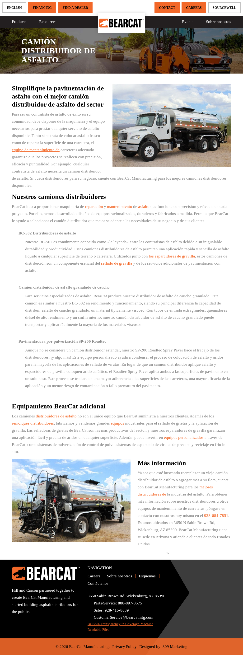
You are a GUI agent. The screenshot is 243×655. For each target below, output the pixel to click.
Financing (42, 7)
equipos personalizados (184, 437)
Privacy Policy (124, 646)
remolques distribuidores (33, 423)
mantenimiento (119, 206)
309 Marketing (175, 646)
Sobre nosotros (218, 21)
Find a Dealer (75, 7)
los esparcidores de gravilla (172, 256)
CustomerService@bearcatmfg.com (123, 617)
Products (19, 21)
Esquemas (147, 576)
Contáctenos (98, 583)
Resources (47, 21)
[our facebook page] (23, 620)
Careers (194, 7)
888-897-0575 (130, 603)
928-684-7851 (216, 515)
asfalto (144, 206)
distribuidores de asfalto (56, 416)
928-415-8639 (117, 610)
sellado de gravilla (116, 263)
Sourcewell (224, 7)
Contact (167, 7)
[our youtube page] (15, 620)
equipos (117, 423)
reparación (94, 206)
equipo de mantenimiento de (36, 150)
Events (187, 21)
